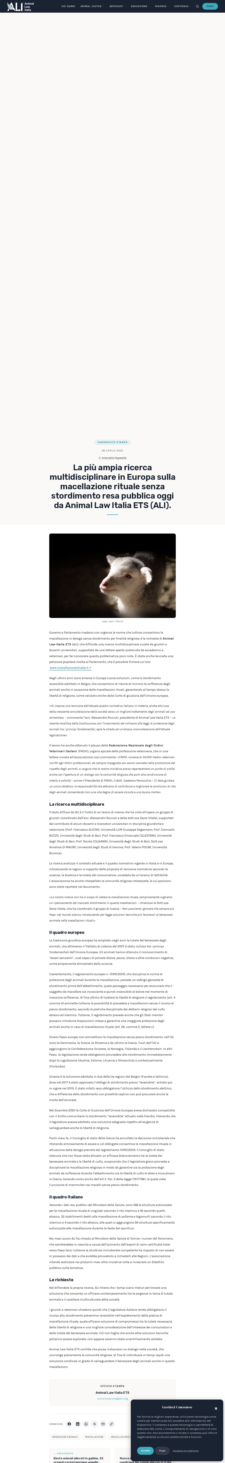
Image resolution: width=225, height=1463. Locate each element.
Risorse (160, 6)
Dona (210, 6)
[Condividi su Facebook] (69, 1423)
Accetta (145, 1450)
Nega (162, 1450)
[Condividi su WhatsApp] (86, 1423)
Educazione (139, 6)
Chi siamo (68, 6)
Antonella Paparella (114, 457)
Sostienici (181, 6)
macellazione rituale (125, 1437)
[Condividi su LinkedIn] (77, 1423)
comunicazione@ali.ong (112, 1398)
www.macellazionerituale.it (69, 668)
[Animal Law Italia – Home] (20, 6)
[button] (215, 1408)
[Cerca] (197, 6)
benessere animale (65, 1437)
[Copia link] (111, 1423)
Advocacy (116, 6)
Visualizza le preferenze (186, 1450)
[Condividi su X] (94, 1423)
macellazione (94, 1437)
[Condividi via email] (103, 1423)
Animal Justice (91, 6)
